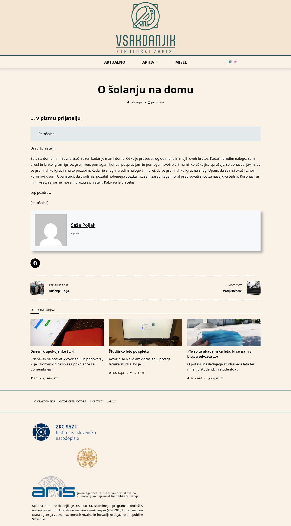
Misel (181, 62)
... (143, 364)
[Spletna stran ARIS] (85, 487)
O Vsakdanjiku (44, 402)
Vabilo (111, 402)
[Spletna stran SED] (87, 458)
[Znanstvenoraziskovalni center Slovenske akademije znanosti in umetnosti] (87, 432)
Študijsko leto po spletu (129, 351)
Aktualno (114, 62)
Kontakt (96, 402)
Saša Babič (196, 378)
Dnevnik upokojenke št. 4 (52, 351)
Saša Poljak (136, 102)
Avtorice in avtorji (72, 402)
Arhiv (148, 62)
